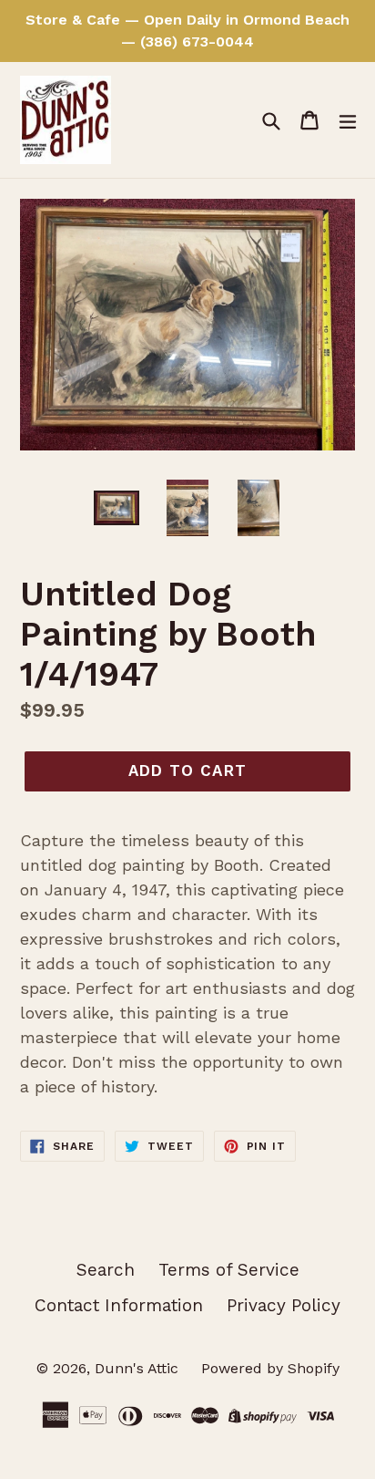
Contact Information (119, 1305)
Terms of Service (228, 1269)
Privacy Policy (283, 1305)
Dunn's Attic (139, 1368)
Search (105, 1269)
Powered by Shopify (270, 1368)
